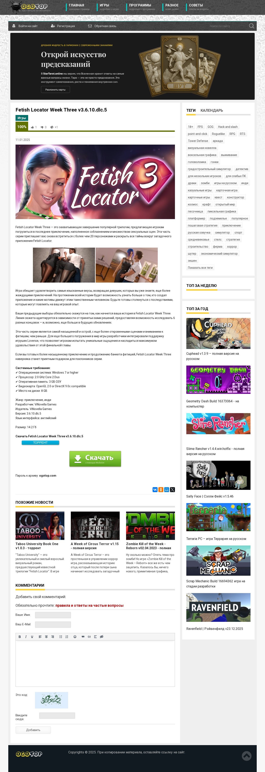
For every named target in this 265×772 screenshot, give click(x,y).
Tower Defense (198, 141)
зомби (205, 183)
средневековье (198, 239)
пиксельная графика (222, 211)
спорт (238, 232)
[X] (172, 489)
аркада (218, 141)
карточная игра (226, 190)
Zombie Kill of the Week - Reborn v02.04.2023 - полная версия (148, 548)
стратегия (233, 239)
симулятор (222, 232)
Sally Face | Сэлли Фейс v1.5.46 (210, 496)
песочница (195, 211)
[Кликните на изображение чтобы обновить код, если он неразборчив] (51, 707)
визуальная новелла (202, 148)
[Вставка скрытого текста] (102, 637)
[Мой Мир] (166, 489)
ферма (217, 246)
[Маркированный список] (61, 637)
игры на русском (225, 183)
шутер (192, 253)
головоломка (197, 162)
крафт (206, 204)
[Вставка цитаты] (83, 637)
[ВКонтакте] (155, 489)
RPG (232, 133)
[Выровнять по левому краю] (40, 637)
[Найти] (251, 26)
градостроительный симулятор (209, 169)
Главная (79, 7)
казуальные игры (200, 190)
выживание (229, 155)
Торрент (40, 442)
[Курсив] (26, 637)
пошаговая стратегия (202, 225)
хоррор (232, 246)
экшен (192, 260)
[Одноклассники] (160, 489)
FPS (200, 126)
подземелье (218, 218)
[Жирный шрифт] (20, 637)
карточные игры (199, 197)
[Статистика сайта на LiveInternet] (24, 765)
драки (192, 183)
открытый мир (225, 204)
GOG (210, 126)
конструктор (235, 197)
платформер (196, 218)
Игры (109, 7)
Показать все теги (200, 267)
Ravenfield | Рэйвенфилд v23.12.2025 (214, 629)
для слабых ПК (236, 176)
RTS (242, 133)
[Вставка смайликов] (75, 637)
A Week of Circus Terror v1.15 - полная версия (95, 546)
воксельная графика (202, 155)
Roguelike (218, 133)
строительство (198, 246)
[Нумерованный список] (67, 637)
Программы (142, 7)
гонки (214, 162)
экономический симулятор (219, 253)
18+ (190, 126)
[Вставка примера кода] (89, 637)
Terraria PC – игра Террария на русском (216, 539)
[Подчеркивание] (32, 637)
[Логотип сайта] (29, 7)
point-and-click (197, 133)
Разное (172, 7)
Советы (199, 7)
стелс (218, 239)
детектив (242, 169)
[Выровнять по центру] (46, 637)
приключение (231, 225)
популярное (240, 218)
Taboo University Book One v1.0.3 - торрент (37, 546)
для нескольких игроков (204, 176)
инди (244, 183)
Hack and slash (228, 126)
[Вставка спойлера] (95, 637)
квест (218, 197)
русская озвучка (199, 232)
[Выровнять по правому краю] (52, 637)
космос (193, 204)
